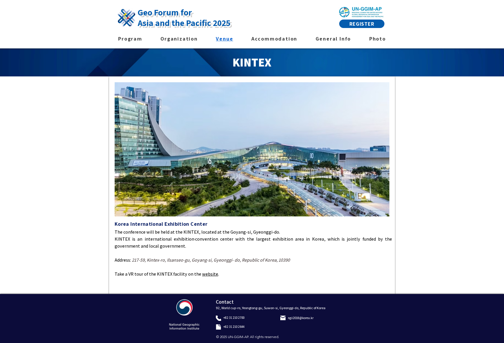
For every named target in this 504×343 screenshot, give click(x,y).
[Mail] (283, 318)
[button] (252, 149)
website (210, 274)
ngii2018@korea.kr (301, 318)
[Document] (218, 327)
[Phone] (218, 318)
